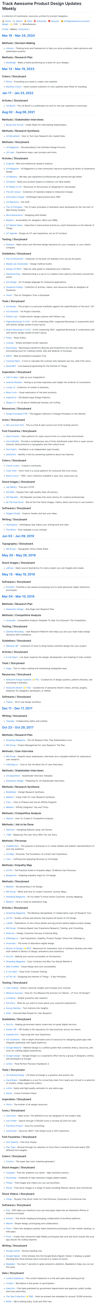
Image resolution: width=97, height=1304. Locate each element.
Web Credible (12, 966)
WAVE (9, 356)
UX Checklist (12, 311)
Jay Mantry (11, 487)
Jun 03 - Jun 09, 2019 (18, 536)
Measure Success (14, 993)
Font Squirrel (12, 1142)
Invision (9, 1218)
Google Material (13, 1047)
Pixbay (9, 1182)
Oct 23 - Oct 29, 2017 (17, 727)
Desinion (10, 244)
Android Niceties (14, 382)
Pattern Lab (11, 316)
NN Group (11, 549)
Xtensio (9, 818)
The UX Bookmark (14, 259)
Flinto (8, 1228)
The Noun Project (14, 1126)
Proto (8, 1236)
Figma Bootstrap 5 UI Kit (18, 321)
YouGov (10, 1283)
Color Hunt (11, 470)
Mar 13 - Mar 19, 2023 (18, 69)
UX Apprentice (13, 775)
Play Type (10, 1147)
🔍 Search (17, 21)
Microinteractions (14, 215)
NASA (9, 1301)
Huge (8, 668)
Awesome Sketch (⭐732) (18, 687)
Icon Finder (11, 1120)
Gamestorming (13, 274)
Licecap (10, 343)
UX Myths (10, 181)
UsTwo (9, 1064)
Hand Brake (11, 1080)
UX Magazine (12, 147)
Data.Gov (10, 1288)
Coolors (10, 1161)
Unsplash (10, 1172)
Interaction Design (14, 609)
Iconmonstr (11, 1131)
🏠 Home (6, 21)
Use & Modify (12, 441)
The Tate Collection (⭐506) (19, 1296)
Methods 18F (12, 646)
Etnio (8, 1013)
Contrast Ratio (13, 361)
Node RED (11, 366)
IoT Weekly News (14, 225)
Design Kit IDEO (13, 269)
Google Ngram (13, 1256)
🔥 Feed (28, 21)
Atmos (9, 81)
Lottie (9, 1088)
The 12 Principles (14, 207)
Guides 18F (11, 1029)
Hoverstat (11, 943)
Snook (9, 1093)
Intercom (10, 829)
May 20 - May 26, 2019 (19, 555)
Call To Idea (11, 377)
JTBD (8, 834)
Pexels (9, 1188)
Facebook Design (14, 287)
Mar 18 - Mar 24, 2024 (18, 35)
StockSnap (11, 1177)
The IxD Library (13, 192)
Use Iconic (11, 1115)
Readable (10, 1264)
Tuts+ (8, 802)
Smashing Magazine (15, 740)
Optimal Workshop (15, 631)
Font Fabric (11, 449)
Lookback (11, 998)
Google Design (13, 1055)
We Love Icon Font (15, 425)
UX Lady (10, 152)
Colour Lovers (13, 465)
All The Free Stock (15, 502)
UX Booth (10, 105)
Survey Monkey (13, 1008)
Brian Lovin (11, 392)
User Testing (12, 988)
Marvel (9, 1223)
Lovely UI (10, 387)
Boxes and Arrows (14, 125)
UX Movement (13, 136)
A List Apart (12, 657)
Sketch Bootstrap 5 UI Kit (18, 329)
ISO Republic (12, 497)
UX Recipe (11, 306)
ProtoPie (10, 587)
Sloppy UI (10, 402)
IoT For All (11, 976)
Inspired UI (11, 397)
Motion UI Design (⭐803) (18, 948)
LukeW (9, 923)
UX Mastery (11, 176)
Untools (10, 48)
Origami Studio (13, 513)
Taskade (10, 721)
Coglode (10, 163)
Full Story (10, 1003)
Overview (23, 29)
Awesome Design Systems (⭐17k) (22, 679)
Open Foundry (12, 436)
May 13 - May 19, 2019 (18, 574)
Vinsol (9, 295)
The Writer (11, 529)
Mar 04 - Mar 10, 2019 (18, 596)
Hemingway (11, 524)
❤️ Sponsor (53, 21)
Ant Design (11, 282)
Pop (8, 1210)
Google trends (13, 1251)
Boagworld (11, 875)
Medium (10, 220)
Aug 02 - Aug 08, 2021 (18, 112)
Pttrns (9, 1104)
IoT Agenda (11, 233)
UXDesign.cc (12, 764)
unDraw (9, 568)
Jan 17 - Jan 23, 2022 (17, 93)
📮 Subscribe (40, 21)
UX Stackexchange (15, 1075)
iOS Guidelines (13, 1039)
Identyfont (11, 454)
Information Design (15, 197)
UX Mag (10, 854)
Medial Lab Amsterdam (17, 264)
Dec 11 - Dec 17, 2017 (17, 708)
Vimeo (9, 1199)
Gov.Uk (9, 956)
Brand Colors (12, 475)
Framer (9, 702)
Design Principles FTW (16, 413)
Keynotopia (11, 348)
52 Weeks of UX (13, 187)
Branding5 (11, 62)
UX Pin (9, 870)
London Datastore (14, 1278)
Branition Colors (13, 86)
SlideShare (11, 792)
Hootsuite (10, 620)
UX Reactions (12, 202)
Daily (5, 29)
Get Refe (10, 492)
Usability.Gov (12, 846)
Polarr (9, 337)
